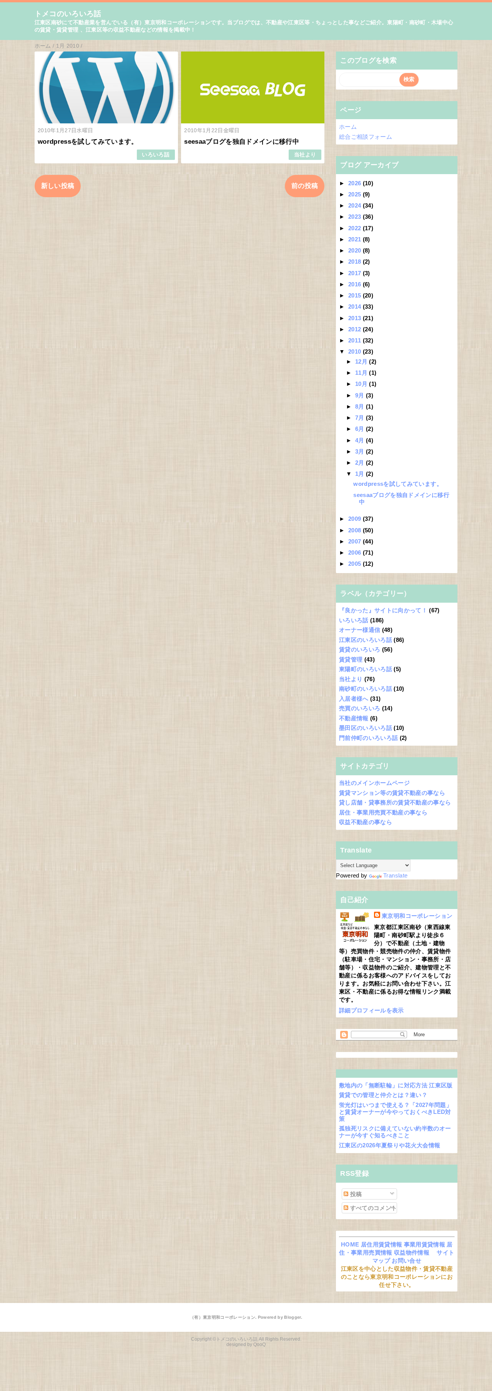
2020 (355, 250)
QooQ (259, 1344)
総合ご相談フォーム (365, 136)
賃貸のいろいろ (359, 649)
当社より (305, 155)
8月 (360, 406)
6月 (360, 428)
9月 (360, 395)
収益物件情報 (411, 1252)
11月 (362, 372)
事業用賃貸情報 (424, 1244)
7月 (360, 417)
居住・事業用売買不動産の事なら (383, 812)
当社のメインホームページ (374, 782)
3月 (360, 451)
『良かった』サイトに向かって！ (383, 610)
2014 (355, 306)
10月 (362, 384)
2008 (355, 530)
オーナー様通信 (359, 630)
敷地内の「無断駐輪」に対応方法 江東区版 (396, 1085)
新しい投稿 (58, 185)
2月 (360, 462)
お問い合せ (406, 1260)
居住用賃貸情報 (381, 1244)
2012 (355, 329)
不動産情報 (354, 718)
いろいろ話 (156, 155)
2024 (355, 205)
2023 (355, 216)
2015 (355, 295)
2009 (355, 518)
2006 (355, 552)
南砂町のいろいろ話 (365, 688)
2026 (355, 183)
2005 (355, 563)
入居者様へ (354, 698)
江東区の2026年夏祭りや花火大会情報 (389, 1145)
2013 (355, 318)
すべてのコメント (372, 1208)
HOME (350, 1244)
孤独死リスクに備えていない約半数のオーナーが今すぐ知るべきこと (395, 1131)
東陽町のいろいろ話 (365, 669)
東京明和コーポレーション (417, 915)
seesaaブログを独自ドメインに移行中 (241, 141)
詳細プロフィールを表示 (371, 1010)
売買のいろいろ (359, 708)
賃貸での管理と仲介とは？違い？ (383, 1095)
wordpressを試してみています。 (88, 141)
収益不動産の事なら (365, 822)
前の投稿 (304, 185)
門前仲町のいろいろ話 (368, 738)
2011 (355, 340)
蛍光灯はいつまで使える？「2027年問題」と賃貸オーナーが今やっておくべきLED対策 (395, 1112)
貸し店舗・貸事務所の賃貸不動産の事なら (395, 802)
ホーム (348, 126)
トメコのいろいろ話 (68, 14)
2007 (355, 541)
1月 (360, 473)
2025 (355, 194)
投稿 (355, 1194)
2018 (355, 261)
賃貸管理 (350, 659)
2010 (355, 351)
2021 (355, 239)
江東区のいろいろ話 (365, 640)
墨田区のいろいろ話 (365, 728)
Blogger (292, 1317)
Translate (395, 875)
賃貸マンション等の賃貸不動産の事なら (392, 792)
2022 (355, 228)
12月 (362, 361)
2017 (355, 273)
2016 (355, 284)
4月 (360, 440)
